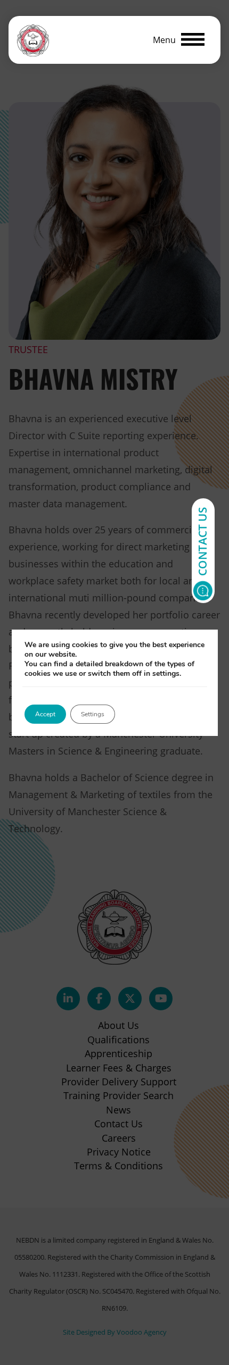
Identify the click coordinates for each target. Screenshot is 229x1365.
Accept (45, 714)
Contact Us (202, 541)
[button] (179, 40)
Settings (92, 714)
